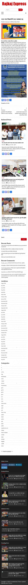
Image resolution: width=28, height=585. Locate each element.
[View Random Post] (26, 13)
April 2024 (3, 343)
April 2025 (3, 319)
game (2, 387)
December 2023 (4, 348)
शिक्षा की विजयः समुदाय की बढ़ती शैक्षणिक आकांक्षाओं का (11, 529)
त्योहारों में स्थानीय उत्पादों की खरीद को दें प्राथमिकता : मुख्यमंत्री (17, 556)
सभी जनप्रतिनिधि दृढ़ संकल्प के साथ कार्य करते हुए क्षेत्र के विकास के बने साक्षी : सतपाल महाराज (13, 180)
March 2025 (3, 321)
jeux (2, 396)
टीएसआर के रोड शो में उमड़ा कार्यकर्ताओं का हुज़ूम (15, 271)
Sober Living (3, 412)
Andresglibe (3, 265)
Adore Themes (8, 583)
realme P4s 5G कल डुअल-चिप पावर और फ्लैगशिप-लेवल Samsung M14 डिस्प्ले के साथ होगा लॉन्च (17, 476)
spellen (2, 414)
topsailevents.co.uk (4, 428)
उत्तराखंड (7, 103)
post (2, 410)
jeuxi (2, 398)
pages (2, 405)
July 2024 (3, 337)
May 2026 (3, 290)
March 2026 (3, 294)
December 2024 (4, 328)
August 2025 (3, 310)
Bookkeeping (3, 376)
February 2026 (4, 296)
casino (2, 378)
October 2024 (3, 332)
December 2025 (4, 301)
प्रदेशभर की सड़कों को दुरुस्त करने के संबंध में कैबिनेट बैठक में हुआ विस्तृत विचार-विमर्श (17, 501)
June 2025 (3, 314)
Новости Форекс (4, 432)
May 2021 (3, 359)
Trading (2, 430)
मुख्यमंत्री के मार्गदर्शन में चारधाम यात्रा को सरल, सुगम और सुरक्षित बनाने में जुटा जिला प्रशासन (14, 218)
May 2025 (3, 316)
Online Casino (3, 403)
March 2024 (3, 346)
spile (2, 421)
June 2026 (3, 287)
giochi (2, 392)
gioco (2, 394)
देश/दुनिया (2, 441)
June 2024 (3, 339)
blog (2, 374)
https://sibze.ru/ (4, 271)
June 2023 (3, 350)
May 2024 (3, 341)
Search (2, 237)
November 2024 (4, 330)
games (2, 389)
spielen (2, 419)
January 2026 (3, 299)
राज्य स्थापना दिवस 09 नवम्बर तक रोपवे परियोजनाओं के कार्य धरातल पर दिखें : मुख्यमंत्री (17, 573)
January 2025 (3, 325)
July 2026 (3, 285)
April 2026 (3, 292)
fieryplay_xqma (4, 262)
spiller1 (2, 425)
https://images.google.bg (5, 267)
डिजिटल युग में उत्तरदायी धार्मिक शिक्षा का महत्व (8, 257)
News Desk (17, 21)
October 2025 (3, 305)
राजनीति (2, 443)
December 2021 (4, 357)
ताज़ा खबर (2, 439)
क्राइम (2, 437)
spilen (2, 423)
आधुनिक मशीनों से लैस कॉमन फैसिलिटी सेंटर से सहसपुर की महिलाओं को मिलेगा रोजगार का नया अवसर (17, 536)
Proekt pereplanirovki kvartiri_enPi (7, 274)
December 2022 (4, 352)
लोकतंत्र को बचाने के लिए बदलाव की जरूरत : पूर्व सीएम (16, 262)
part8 (2, 407)
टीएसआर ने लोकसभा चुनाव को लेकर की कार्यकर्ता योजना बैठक (16, 265)
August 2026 (3, 283)
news (2, 401)
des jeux (2, 383)
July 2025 (3, 312)
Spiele (2, 416)
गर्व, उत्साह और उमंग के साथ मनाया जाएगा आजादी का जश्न (13, 142)
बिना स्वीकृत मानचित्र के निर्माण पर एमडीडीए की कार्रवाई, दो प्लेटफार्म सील (12, 249)
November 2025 (4, 303)
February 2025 (4, 323)
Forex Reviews (3, 385)
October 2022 (3, 355)
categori (2, 381)
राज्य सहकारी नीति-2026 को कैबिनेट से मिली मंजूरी (9, 251)
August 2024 (3, 334)
